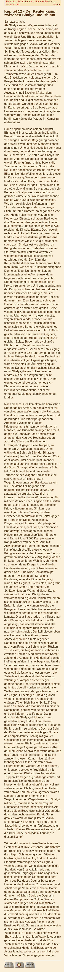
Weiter (9, 4)
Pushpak (10, 1)
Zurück (48, 1)
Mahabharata (25, 1)
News (17, 4)
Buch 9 (39, 1)
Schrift (56, 4)
